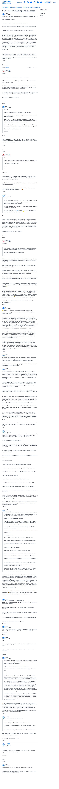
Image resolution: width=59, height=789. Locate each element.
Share (3, 60)
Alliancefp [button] (7, 716)
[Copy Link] (10, 14)
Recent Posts (42, 13)
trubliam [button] (6, 430)
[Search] (45, 2)
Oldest (6, 67)
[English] (6, 2)
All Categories (42, 11)
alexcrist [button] (6, 70)
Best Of (41, 17)
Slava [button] (6, 106)
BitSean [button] (6, 599)
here (16, 187)
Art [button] (5, 307)
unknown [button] (6, 354)
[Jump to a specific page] (37, 68)
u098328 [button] (6, 657)
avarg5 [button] (6, 13)
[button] (3, 14)
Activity (41, 15)
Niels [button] (6, 743)
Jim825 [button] (6, 368)
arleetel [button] (6, 626)
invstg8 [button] (6, 509)
